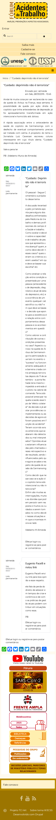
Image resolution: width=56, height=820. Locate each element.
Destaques (20, 738)
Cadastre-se (28, 49)
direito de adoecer (34, 590)
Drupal (39, 814)
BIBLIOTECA (20, 734)
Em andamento (20, 758)
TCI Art (23, 810)
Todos (19, 727)
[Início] (28, 10)
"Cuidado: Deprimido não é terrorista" (36, 182)
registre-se (30, 545)
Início (5, 78)
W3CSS (48, 810)
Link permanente (11, 192)
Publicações (20, 754)
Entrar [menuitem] (5, 28)
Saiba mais (28, 45)
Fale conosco (28, 54)
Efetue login (31, 541)
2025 (19, 723)
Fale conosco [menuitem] (10, 784)
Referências (20, 743)
